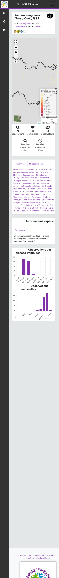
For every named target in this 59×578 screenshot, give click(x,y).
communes (20, 164)
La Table (28, 191)
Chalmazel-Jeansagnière (23, 175)
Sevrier (17, 208)
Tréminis (43, 208)
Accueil (23, 555)
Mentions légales (43, 558)
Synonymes (20, 230)
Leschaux (25, 194)
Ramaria (38, 26)
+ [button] (16, 47)
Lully (43, 194)
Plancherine (36, 197)
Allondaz (31, 170)
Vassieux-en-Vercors (30, 211)
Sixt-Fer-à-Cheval (30, 208)
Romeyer (17, 200)
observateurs (36, 164)
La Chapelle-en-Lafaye (30, 186)
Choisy (16, 178)
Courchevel (44, 178)
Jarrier (16, 186)
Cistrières (25, 178)
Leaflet (40, 123)
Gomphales (26, 24)
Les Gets (35, 194)
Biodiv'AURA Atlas (27, 4)
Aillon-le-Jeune (19, 170)
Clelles (34, 178)
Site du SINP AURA (36, 555)
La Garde (31, 189)
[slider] (47, 117)
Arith (39, 170)
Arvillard (47, 170)
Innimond (45, 183)
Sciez (52, 205)
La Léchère (41, 189)
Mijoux (27, 197)
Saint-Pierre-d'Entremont (37, 205)
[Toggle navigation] (53, 4)
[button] (16, 52)
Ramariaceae (19, 26)
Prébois (46, 197)
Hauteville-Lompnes (30, 183)
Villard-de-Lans (47, 211)
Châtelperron (41, 175)
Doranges (17, 181)
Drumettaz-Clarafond (32, 181)
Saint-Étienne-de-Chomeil (33, 202)
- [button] (16, 55)
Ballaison (44, 172)
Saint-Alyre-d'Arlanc (31, 200)
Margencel (17, 197)
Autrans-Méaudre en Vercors (25, 172)
